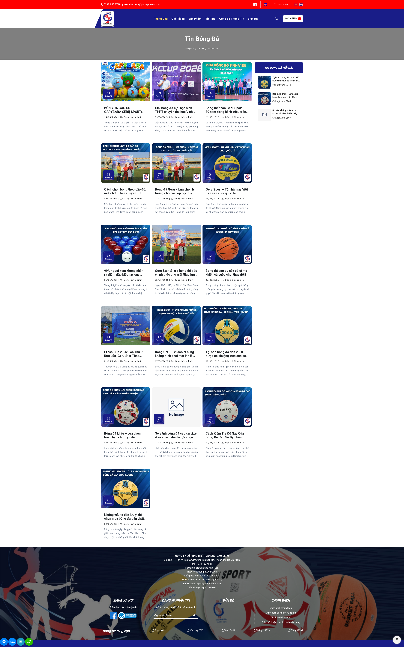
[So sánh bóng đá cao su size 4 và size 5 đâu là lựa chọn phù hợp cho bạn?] (264, 110)
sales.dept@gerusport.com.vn (143, 4)
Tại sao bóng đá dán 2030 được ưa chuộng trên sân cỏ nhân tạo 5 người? (285, 80)
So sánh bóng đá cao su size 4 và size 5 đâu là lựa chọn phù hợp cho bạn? (285, 113)
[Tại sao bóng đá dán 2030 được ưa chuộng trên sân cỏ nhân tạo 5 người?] (264, 78)
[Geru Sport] (107, 18)
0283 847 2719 (112, 4)
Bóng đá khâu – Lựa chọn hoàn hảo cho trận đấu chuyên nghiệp (285, 97)
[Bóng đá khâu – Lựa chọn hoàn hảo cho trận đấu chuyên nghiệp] (264, 94)
